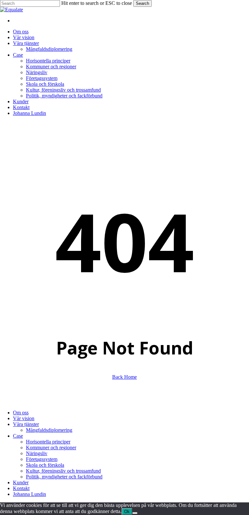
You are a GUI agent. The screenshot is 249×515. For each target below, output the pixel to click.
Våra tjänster (26, 424)
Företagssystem (41, 459)
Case (18, 436)
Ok (127, 511)
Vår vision (23, 418)
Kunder (21, 482)
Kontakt (21, 488)
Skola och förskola (45, 465)
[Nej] (134, 513)
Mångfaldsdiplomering (49, 430)
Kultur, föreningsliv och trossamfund (63, 471)
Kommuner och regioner (51, 447)
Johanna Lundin (29, 494)
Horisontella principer (48, 441)
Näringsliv (36, 453)
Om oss (21, 412)
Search (142, 3)
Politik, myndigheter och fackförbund (64, 476)
